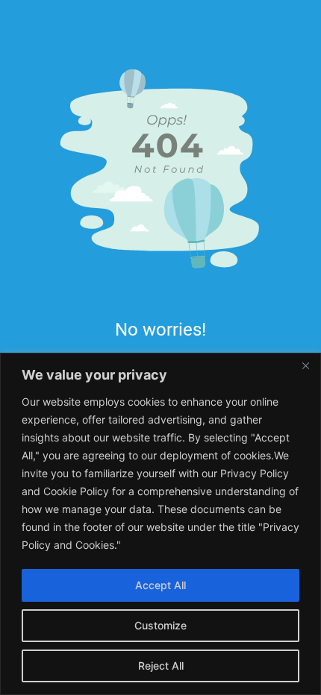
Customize (160, 625)
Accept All (160, 585)
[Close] (305, 365)
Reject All (161, 665)
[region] (160, 524)
